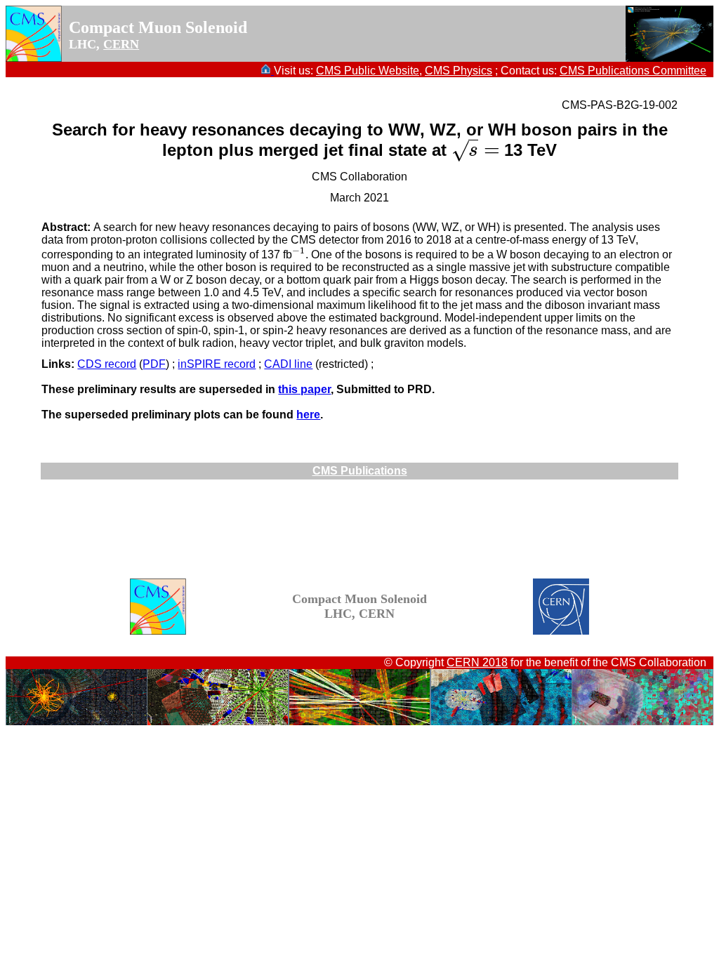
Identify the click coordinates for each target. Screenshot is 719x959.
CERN (121, 44)
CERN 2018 (477, 662)
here (308, 415)
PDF (154, 364)
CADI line (288, 364)
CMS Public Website (367, 71)
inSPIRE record (217, 364)
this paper (304, 389)
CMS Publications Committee (633, 71)
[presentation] (475, 149)
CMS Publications (359, 471)
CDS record (106, 364)
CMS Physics (458, 71)
